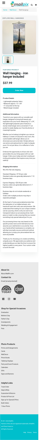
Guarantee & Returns (8, 393)
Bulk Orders (5, 403)
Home (5, 10)
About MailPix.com (7, 273)
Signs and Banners (7, 374)
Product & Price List (7, 396)
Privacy (29, 432)
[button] (31, 5)
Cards (3, 351)
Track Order (5, 387)
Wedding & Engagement (9, 325)
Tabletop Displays (7, 361)
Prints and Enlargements (9, 348)
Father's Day (5, 319)
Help (24, 432)
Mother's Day (5, 315)
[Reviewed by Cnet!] (19, 289)
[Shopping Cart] (35, 5)
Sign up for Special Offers (10, 400)
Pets (2, 328)
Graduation (5, 312)
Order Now (19, 90)
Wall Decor (13, 10)
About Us (5, 270)
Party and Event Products (9, 364)
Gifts (2, 370)
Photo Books (5, 358)
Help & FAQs (5, 390)
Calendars (4, 367)
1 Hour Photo (5, 406)
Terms (35, 432)
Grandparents (5, 322)
